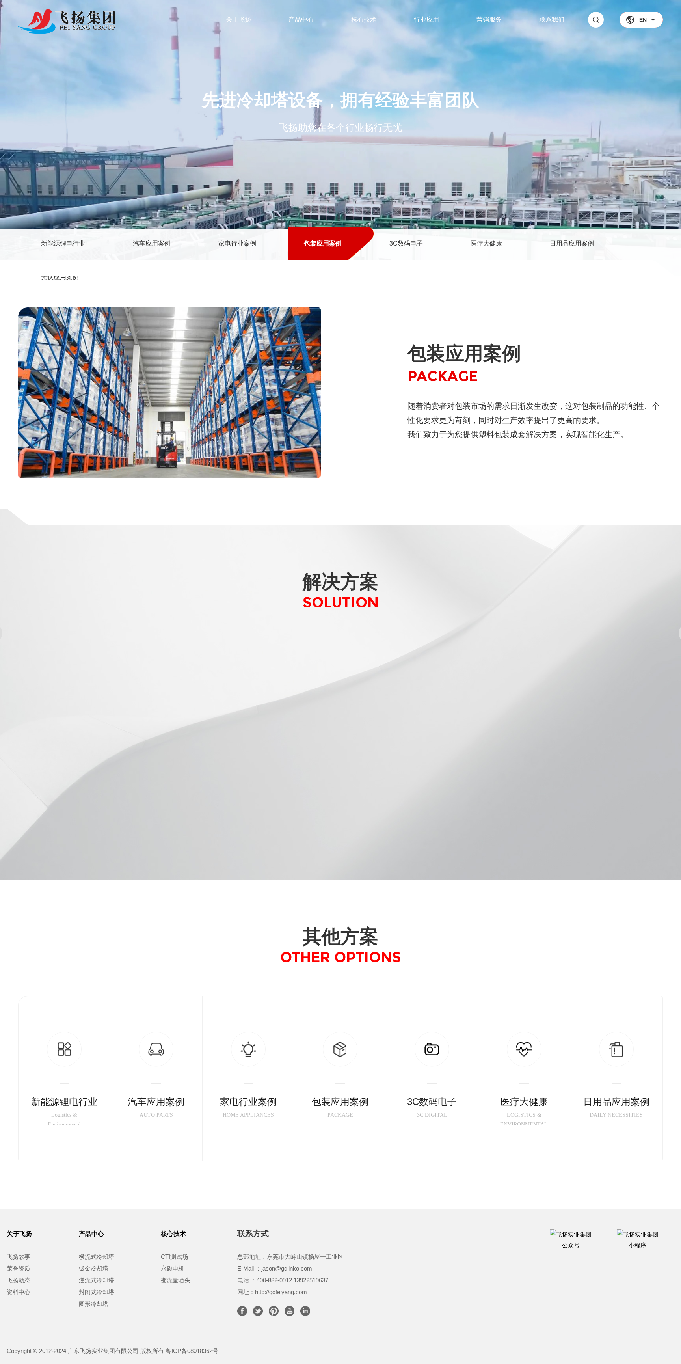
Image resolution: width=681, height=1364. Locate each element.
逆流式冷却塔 (96, 1280)
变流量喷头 (175, 1280)
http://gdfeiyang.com (281, 1292)
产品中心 (301, 19)
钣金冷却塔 (93, 1268)
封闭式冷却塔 (96, 1292)
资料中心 (18, 1292)
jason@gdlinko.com (286, 1268)
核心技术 (363, 19)
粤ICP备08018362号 (192, 1350)
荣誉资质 (18, 1268)
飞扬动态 (18, 1280)
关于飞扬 (238, 19)
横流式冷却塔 (96, 1256)
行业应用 (426, 19)
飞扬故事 (18, 1256)
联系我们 (551, 19)
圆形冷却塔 (93, 1304)
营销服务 (489, 19)
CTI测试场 (174, 1256)
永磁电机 (172, 1268)
